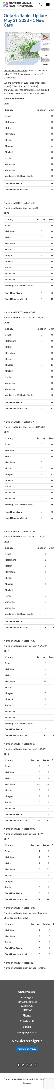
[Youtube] (31, 1064)
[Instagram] (27, 1064)
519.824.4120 (27, 1021)
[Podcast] (35, 1064)
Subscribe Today (27, 1049)
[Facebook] (19, 1064)
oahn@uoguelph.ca (27, 1032)
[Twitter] (23, 1064)
